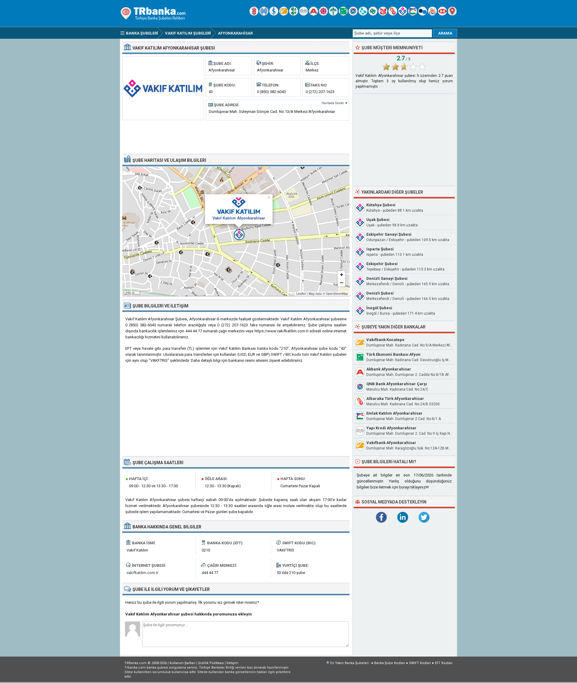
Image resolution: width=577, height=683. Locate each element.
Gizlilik (211, 663)
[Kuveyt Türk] (333, 14)
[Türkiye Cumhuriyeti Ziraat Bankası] (253, 14)
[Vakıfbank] (283, 14)
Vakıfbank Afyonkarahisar (391, 442)
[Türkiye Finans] (363, 14)
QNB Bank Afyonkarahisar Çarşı (396, 384)
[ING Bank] (432, 14)
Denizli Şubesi (380, 293)
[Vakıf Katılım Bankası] (402, 14)
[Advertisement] (236, 136)
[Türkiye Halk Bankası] (263, 14)
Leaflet (301, 294)
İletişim (232, 663)
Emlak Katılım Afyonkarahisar (394, 413)
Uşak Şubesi (377, 219)
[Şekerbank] (372, 14)
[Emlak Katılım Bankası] (412, 14)
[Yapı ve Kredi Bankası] (303, 14)
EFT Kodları (444, 663)
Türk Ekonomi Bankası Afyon (393, 354)
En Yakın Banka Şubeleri (349, 663)
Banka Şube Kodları (389, 663)
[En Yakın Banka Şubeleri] (452, 14)
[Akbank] (313, 14)
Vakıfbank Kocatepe (385, 339)
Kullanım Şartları (182, 663)
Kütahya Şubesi (380, 205)
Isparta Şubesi (380, 249)
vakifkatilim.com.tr (142, 572)
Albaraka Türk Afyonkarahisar (395, 398)
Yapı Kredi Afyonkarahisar (391, 428)
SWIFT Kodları (420, 663)
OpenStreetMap (337, 294)
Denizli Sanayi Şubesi (387, 278)
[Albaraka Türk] (392, 14)
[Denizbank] (323, 14)
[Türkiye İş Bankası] (273, 14)
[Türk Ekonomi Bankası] (343, 14)
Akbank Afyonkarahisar (388, 369)
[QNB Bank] (353, 14)
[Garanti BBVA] (293, 14)
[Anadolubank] (422, 14)
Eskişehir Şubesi (382, 263)
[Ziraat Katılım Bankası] (382, 14)
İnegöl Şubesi (379, 308)
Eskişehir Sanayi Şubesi (388, 234)
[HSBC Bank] (442, 14)
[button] (236, 231)
